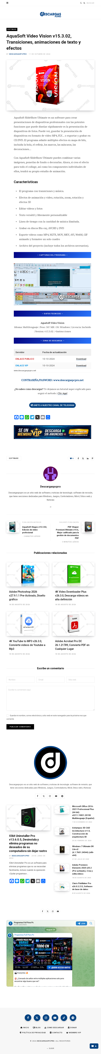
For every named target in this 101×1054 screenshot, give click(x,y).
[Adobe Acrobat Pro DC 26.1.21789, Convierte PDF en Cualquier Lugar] (73, 624)
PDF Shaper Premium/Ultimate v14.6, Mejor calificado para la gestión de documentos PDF (67, 532)
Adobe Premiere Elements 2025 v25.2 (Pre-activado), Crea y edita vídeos (82, 869)
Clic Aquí (62, 393)
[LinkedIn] (88, 458)
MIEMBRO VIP (74, 1033)
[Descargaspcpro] (50, 13)
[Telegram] (4, 153)
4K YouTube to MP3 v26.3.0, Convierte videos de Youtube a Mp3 (27, 645)
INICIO (25, 1028)
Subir (51, 1048)
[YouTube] (55, 1017)
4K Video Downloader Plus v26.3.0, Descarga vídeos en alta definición (71, 595)
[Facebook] (4, 125)
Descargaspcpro (18, 54)
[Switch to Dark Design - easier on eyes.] (80, 3)
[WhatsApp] (4, 160)
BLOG (38, 1028)
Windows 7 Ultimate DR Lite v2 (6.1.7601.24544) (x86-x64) (83, 851)
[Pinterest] (4, 139)
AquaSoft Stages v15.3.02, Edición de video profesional (34, 530)
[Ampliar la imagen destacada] (50, 85)
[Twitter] (4, 132)
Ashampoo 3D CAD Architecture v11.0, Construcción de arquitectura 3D (81, 832)
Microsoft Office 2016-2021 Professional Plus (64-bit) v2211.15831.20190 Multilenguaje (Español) (83, 812)
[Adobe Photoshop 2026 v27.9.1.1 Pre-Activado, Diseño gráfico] (27, 574)
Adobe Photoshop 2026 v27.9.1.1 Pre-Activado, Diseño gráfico (27, 595)
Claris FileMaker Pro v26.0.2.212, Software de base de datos (82, 886)
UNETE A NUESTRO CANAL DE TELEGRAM (53, 405)
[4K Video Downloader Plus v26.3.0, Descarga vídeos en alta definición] (73, 574)
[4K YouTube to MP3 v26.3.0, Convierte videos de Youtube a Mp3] (27, 624)
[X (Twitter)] (37, 1017)
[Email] (4, 146)
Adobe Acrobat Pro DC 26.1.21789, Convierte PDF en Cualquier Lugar (72, 645)
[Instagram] (46, 1017)
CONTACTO (57, 1033)
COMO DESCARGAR (55, 1028)
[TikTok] (64, 1017)
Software (11, 29)
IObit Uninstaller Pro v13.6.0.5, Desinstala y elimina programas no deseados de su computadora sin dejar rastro (28, 843)
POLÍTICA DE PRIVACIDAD (34, 1033)
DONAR (73, 1028)
